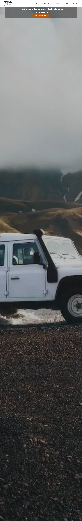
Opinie (58, 3)
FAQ (66, 3)
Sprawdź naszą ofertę (41, 15)
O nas (36, 3)
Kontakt (75, 3)
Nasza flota (46, 3)
